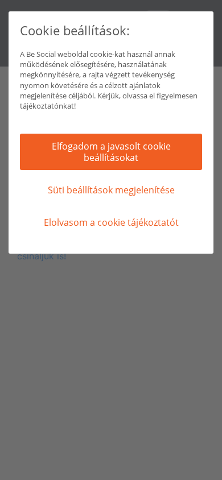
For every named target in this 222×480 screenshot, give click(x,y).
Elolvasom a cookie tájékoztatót (111, 222)
